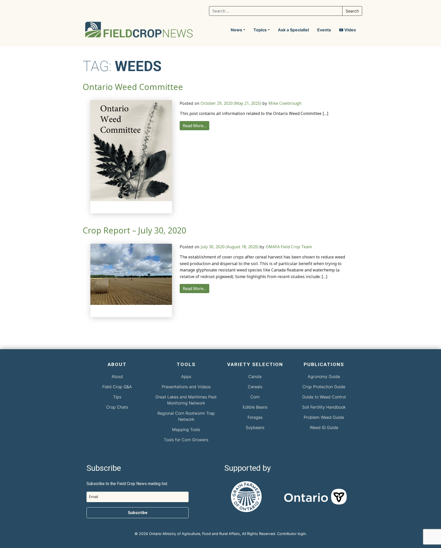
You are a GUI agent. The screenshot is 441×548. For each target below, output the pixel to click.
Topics (260, 29)
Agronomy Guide (324, 376)
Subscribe (138, 512)
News (236, 29)
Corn (255, 396)
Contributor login (291, 533)
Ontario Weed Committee (133, 86)
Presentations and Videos (186, 386)
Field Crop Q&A (117, 386)
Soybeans (255, 427)
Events (324, 29)
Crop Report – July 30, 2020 (134, 230)
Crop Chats (117, 407)
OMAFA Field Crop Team (289, 247)
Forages (255, 417)
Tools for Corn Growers (186, 439)
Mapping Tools (186, 429)
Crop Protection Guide (323, 386)
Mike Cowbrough (284, 103)
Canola (255, 376)
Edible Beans (255, 407)
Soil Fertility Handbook (324, 407)
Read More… (194, 125)
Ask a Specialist (293, 29)
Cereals (255, 386)
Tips (117, 396)
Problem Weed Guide (324, 417)
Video (349, 29)
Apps (186, 376)
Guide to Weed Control (324, 396)
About (117, 376)
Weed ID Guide (324, 427)
